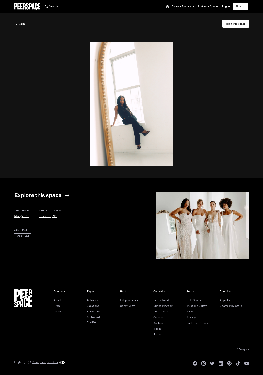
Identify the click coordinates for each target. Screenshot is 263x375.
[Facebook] (195, 363)
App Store (226, 300)
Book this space (235, 24)
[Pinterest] (229, 363)
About (57, 300)
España (157, 329)
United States (161, 311)
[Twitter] (212, 363)
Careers (58, 311)
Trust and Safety (197, 306)
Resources (93, 311)
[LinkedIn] (221, 363)
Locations (93, 306)
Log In (226, 6)
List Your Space (208, 7)
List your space (129, 300)
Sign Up (240, 6)
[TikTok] (238, 363)
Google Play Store (231, 306)
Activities (92, 300)
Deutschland (161, 300)
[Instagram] (203, 363)
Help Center (194, 300)
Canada (158, 317)
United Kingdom (163, 306)
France (157, 334)
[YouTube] (246, 363)
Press (57, 306)
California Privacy (197, 323)
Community (127, 306)
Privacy (191, 317)
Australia (158, 323)
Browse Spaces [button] (181, 6)
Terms (190, 311)
